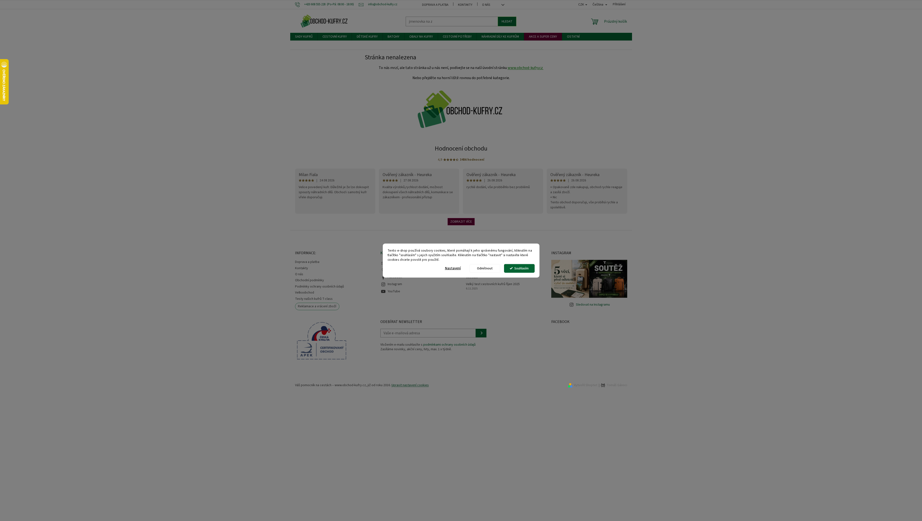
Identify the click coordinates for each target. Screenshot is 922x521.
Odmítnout (485, 268)
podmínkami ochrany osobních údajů (449, 344)
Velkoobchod (304, 292)
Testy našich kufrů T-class (314, 298)
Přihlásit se (481, 333)
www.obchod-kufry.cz (526, 67)
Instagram (395, 284)
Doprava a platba (435, 5)
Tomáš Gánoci (617, 385)
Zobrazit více (461, 221)
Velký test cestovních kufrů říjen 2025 (493, 284)
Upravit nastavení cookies (410, 385)
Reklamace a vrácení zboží (317, 306)
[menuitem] (303, 37)
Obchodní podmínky (309, 280)
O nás (486, 5)
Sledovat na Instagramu (593, 304)
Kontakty (465, 5)
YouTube (394, 291)
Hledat (507, 21)
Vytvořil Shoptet (585, 385)
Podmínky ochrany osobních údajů (319, 286)
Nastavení (453, 268)
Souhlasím (521, 268)
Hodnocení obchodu (461, 148)
